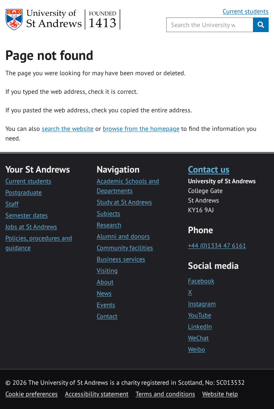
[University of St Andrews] (63, 19)
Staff (12, 204)
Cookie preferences (31, 394)
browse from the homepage (141, 128)
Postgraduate (23, 192)
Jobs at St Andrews (31, 227)
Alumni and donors (123, 236)
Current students (246, 11)
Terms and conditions (165, 394)
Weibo (196, 349)
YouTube (199, 315)
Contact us (208, 169)
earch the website (69, 128)
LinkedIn (200, 326)
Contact (107, 316)
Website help (220, 394)
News (104, 293)
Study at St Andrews (124, 202)
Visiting (107, 270)
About (105, 282)
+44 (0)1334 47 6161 (217, 245)
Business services (121, 259)
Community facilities (125, 248)
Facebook (201, 281)
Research (109, 225)
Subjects (108, 213)
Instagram (202, 304)
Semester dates (26, 215)
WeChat (198, 338)
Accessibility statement (96, 394)
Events (106, 305)
